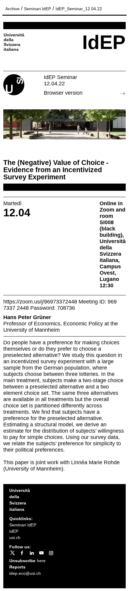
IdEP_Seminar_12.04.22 (79, 8)
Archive (12, 8)
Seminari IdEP (37, 8)
